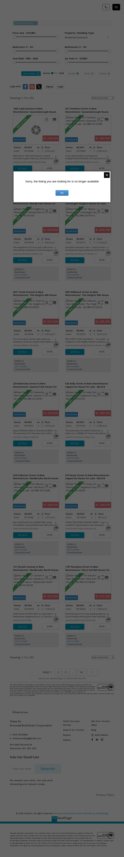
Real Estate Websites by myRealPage (89, 813)
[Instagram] (102, 739)
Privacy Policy (105, 795)
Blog (93, 730)
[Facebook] (93, 739)
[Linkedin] (97, 739)
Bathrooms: (76, 47)
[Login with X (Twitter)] (38, 88)
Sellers (67, 740)
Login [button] (60, 86)
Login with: (15, 86)
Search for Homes (73, 730)
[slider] (14, 36)
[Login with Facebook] (25, 88)
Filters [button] (103, 73)
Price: (24, 32)
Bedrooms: (23, 47)
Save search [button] (29, 73)
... (73, 672)
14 (80, 672)
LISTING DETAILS (22, 168)
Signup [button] (49, 86)
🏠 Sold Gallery (99, 735)
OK (62, 193)
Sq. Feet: (76, 58)
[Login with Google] (32, 88)
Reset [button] (88, 73)
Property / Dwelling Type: (79, 32)
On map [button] (72, 73)
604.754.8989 (21, 274)
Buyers (67, 735)
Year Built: (25, 58)
